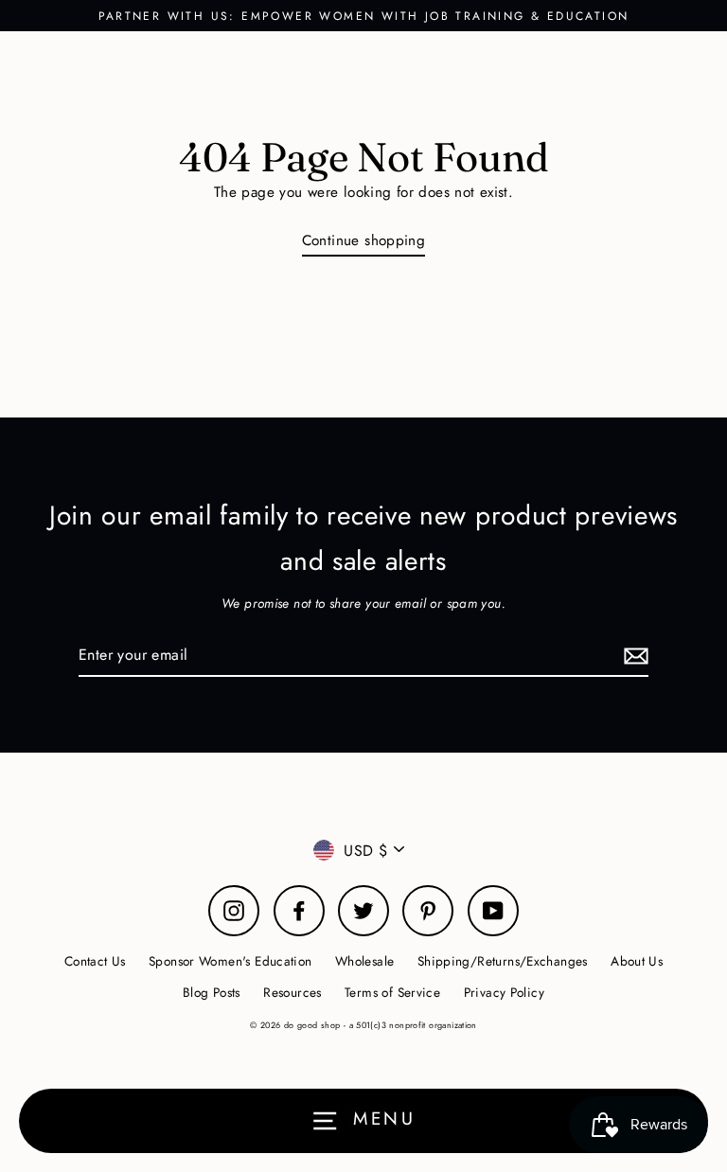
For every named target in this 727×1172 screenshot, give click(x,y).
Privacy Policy (504, 992)
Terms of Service (392, 992)
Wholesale (364, 960)
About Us (637, 960)
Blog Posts (211, 992)
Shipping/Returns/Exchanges (502, 960)
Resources (292, 992)
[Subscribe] (633, 655)
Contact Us (95, 960)
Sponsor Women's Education (230, 960)
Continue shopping (364, 240)
